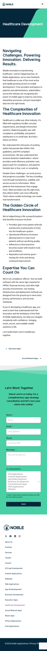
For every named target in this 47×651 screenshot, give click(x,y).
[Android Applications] (23, 476)
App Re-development (13, 589)
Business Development (14, 595)
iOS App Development (14, 568)
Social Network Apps (13, 610)
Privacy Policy (36, 643)
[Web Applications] (23, 486)
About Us (8, 542)
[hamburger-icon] (42, 4)
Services (8, 552)
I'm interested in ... (14, 469)
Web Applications (12, 584)
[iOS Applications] (23, 474)
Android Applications (13, 574)
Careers (8, 558)
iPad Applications (12, 626)
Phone (9, 438)
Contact (8, 563)
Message (10, 449)
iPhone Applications (13, 621)
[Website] (23, 489)
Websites (8, 579)
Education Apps (11, 600)
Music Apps (9, 616)
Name (9, 415)
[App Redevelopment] (23, 479)
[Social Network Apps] (23, 484)
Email (9, 426)
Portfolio (8, 547)
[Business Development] (23, 481)
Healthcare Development (15, 605)
